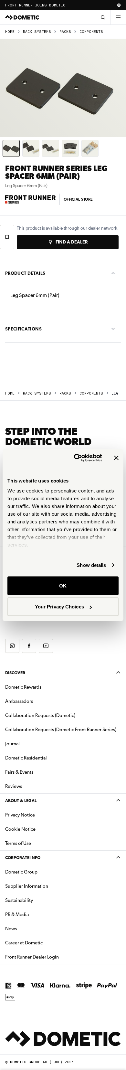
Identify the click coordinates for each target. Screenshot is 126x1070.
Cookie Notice (20, 829)
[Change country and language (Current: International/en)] (119, 5)
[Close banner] (116, 457)
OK (63, 585)
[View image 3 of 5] (50, 148)
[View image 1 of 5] (11, 148)
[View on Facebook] (29, 646)
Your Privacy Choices (59, 606)
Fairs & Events (19, 772)
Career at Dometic (44, 943)
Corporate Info (22, 857)
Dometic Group (41, 872)
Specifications (23, 328)
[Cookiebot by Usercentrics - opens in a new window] (76, 458)
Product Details (25, 273)
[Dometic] (22, 17)
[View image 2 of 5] (30, 148)
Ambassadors (19, 701)
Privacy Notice (20, 815)
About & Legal (21, 800)
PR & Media (37, 914)
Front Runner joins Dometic (35, 5)
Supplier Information (26, 886)
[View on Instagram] (12, 646)
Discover (15, 672)
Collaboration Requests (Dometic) (40, 715)
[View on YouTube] (46, 646)
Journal (12, 744)
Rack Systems (37, 31)
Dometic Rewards (23, 687)
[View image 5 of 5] (90, 148)
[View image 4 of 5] (70, 148)
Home (10, 31)
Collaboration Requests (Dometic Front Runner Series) (60, 729)
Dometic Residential (46, 758)
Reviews (13, 786)
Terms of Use (18, 843)
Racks (65, 31)
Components (91, 31)
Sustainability (19, 900)
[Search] (102, 17)
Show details (91, 565)
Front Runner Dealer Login (32, 957)
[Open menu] (118, 17)
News (31, 928)
